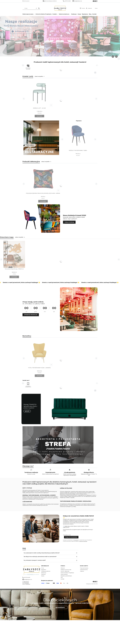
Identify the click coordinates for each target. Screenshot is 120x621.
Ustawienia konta (84, 569)
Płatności (63, 568)
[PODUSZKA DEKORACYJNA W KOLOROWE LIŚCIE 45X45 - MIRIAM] (43, 178)
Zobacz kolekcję (69, 222)
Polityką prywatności (83, 541)
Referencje (43, 572)
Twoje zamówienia (84, 568)
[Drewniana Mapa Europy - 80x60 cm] (14, 254)
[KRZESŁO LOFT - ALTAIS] (39, 93)
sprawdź (27, 411)
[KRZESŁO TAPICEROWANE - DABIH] (77, 135)
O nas (42, 568)
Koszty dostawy (64, 574)
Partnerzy (43, 574)
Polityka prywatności (45, 571)
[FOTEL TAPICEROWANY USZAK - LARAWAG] (39, 353)
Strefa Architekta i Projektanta (67, 572)
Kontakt (62, 579)
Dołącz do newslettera (71, 537)
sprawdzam (60, 607)
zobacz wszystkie (39, 76)
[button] (39, 8)
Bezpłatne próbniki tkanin (66, 575)
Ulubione (82, 571)
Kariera (42, 575)
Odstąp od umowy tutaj (66, 569)
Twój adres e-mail (67, 535)
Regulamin (43, 569)
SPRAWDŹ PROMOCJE (30, 314)
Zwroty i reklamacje (65, 571)
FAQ (62, 577)
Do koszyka (39, 116)
